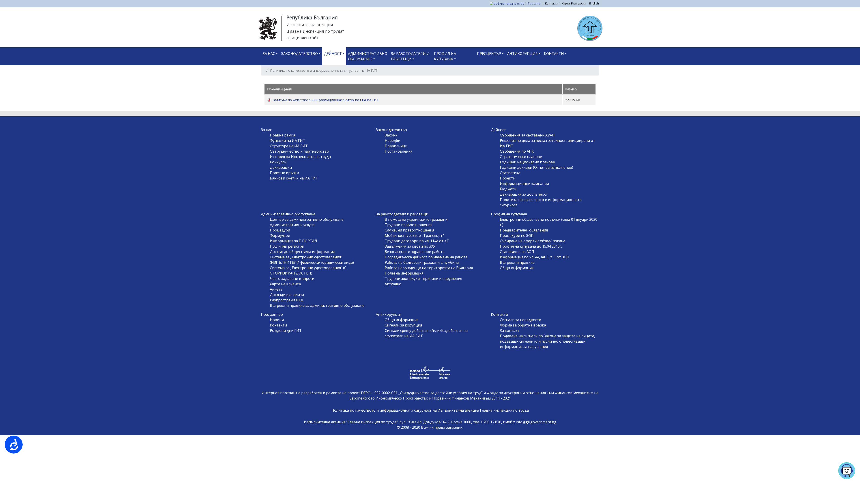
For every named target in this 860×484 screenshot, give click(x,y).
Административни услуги (292, 224)
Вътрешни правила (517, 262)
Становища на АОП (517, 251)
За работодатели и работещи (410, 56)
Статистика (510, 172)
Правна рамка (282, 135)
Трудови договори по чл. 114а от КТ (417, 240)
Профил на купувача (445, 56)
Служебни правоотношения (409, 230)
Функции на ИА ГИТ (287, 140)
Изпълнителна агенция (309, 24)
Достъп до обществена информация (302, 251)
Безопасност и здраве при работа (415, 251)
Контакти (551, 3)
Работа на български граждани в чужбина (422, 262)
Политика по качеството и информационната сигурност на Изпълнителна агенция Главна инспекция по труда (430, 410)
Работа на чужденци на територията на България (429, 267)
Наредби (392, 140)
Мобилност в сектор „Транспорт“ (414, 235)
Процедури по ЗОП (517, 235)
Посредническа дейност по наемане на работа (426, 257)
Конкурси (278, 162)
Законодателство (299, 53)
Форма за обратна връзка (523, 325)
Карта (566, 3)
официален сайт (302, 37)
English (594, 3)
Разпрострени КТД (286, 300)
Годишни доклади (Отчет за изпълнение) (536, 167)
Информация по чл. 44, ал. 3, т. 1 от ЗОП (534, 257)
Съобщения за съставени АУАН (527, 135)
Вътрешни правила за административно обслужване (317, 305)
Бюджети (508, 188)
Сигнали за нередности (520, 319)
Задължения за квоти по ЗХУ (410, 246)
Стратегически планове (521, 156)
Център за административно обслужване (307, 219)
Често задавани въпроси (292, 278)
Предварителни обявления (524, 230)
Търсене (534, 3)
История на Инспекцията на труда (300, 156)
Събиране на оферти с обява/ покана (532, 240)
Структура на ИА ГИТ (289, 145)
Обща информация (516, 267)
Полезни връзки (284, 172)
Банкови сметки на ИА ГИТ (294, 178)
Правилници (396, 145)
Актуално (393, 283)
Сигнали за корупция (403, 325)
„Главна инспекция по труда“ (315, 31)
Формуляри (280, 235)
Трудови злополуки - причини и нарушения (423, 278)
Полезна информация (404, 273)
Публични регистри (287, 246)
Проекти (507, 178)
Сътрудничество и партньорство (299, 151)
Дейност (333, 53)
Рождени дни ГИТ (286, 330)
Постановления (398, 151)
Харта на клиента (285, 283)
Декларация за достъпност (524, 194)
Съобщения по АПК (517, 151)
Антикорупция (522, 53)
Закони (391, 135)
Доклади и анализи (287, 294)
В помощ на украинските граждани (416, 219)
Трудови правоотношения (408, 224)
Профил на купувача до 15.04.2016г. (531, 246)
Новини (277, 319)
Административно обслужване (367, 56)
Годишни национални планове (527, 162)
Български (578, 3)
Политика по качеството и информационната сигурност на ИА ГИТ (325, 99)
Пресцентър (489, 53)
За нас (269, 53)
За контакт (509, 330)
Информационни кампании (524, 183)
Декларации (281, 167)
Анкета (276, 289)
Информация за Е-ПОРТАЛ (293, 240)
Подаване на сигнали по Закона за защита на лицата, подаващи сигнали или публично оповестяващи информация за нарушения (547, 341)
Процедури (280, 230)
